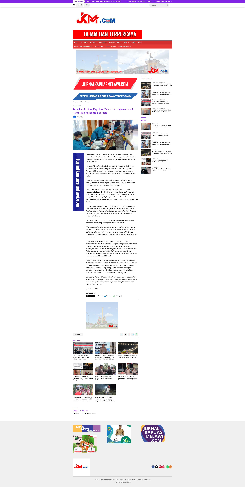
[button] (167, 5)
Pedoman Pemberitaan (124, 46)
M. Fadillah (79, 116)
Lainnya (125, 42)
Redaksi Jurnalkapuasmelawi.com (83, 46)
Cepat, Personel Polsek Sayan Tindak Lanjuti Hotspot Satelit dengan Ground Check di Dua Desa (104, 398)
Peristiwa (93, 42)
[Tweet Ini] (125, 334)
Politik (133, 42)
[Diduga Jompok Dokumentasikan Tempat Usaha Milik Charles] (146, 170)
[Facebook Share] (121, 334)
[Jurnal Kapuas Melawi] (96, 19)
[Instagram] (163, 467)
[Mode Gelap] (171, 5)
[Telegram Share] (132, 334)
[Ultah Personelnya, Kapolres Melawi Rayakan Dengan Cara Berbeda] (105, 369)
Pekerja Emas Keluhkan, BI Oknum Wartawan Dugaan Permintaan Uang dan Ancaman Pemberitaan (161, 111)
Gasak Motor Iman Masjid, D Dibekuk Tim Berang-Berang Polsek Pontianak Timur (115, 1)
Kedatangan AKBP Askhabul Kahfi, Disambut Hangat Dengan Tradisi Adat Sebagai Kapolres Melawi (82, 398)
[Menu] (74, 5)
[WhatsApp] (167, 467)
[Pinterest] (160, 467)
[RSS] (170, 467)
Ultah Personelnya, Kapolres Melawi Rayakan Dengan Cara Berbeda (103, 378)
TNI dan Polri (84, 42)
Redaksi (79, 5)
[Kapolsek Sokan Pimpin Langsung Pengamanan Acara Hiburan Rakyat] (128, 348)
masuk (82, 413)
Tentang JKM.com (110, 46)
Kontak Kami (99, 46)
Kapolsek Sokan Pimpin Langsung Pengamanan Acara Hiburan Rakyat (128, 356)
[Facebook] (153, 467)
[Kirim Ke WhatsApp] (136, 334)
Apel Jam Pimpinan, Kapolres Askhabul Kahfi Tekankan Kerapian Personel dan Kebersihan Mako (127, 378)
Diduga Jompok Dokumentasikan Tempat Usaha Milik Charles (161, 169)
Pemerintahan (102, 42)
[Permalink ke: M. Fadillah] (74, 117)
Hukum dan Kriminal (114, 42)
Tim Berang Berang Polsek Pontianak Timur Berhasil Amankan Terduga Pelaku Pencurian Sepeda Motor (83, 378)
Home (75, 42)
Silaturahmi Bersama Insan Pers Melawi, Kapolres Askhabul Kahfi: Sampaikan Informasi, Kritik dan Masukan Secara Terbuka (104, 357)
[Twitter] (156, 467)
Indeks (86, 5)
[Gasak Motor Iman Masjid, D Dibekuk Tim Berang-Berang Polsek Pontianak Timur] (83, 348)
